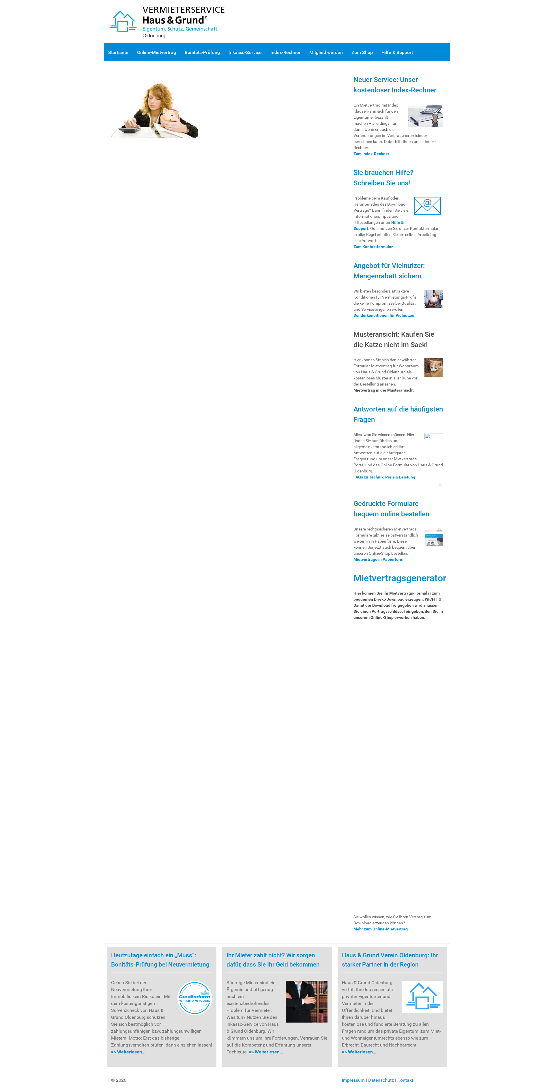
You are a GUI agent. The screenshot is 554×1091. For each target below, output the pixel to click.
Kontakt (405, 1080)
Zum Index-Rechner (371, 153)
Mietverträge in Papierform (378, 559)
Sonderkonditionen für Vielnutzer (384, 315)
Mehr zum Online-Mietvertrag (380, 929)
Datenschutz (381, 1080)
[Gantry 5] (173, 21)
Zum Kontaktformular (373, 246)
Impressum (353, 1080)
